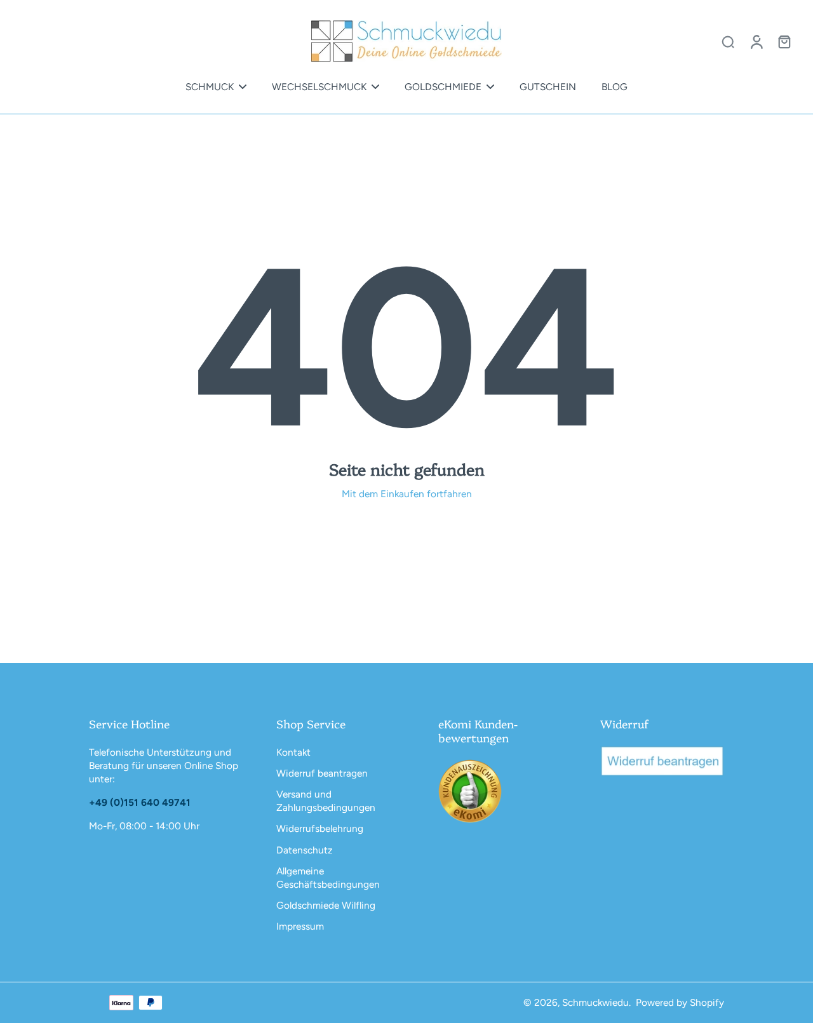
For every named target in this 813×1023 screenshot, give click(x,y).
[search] (728, 41)
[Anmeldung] (756, 41)
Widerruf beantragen (322, 773)
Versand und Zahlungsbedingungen (325, 800)
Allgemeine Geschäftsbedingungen (328, 877)
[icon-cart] (784, 41)
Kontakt (293, 752)
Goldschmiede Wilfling (325, 905)
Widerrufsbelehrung (319, 828)
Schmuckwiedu (595, 1002)
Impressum (300, 926)
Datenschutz (304, 850)
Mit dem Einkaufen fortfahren (407, 494)
